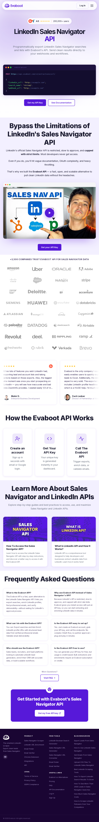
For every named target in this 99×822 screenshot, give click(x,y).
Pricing (52, 781)
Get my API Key (35, 102)
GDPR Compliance (31, 784)
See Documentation (61, 102)
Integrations (29, 761)
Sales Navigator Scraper (34, 741)
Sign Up (52, 798)
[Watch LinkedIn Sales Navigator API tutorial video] (49, 212)
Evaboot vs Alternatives (58, 777)
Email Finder (29, 749)
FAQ (50, 785)
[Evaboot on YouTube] (5, 757)
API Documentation (56, 789)
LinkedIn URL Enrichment (34, 745)
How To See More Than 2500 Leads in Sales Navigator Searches (83, 787)
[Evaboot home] (14, 5)
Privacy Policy (29, 780)
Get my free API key (48, 713)
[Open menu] (91, 6)
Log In (82, 5)
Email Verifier (29, 753)
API (25, 765)
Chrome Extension (31, 757)
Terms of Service (31, 776)
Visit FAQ (48, 678)
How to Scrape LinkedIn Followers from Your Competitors (83, 804)
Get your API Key (49, 247)
